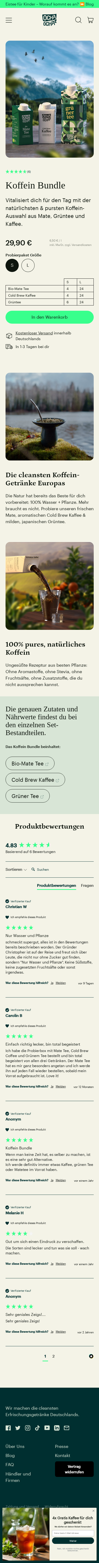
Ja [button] (52, 982)
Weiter (73, 1540)
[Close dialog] (93, 1511)
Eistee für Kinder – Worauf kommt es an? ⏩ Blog (50, 4)
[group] (50, 845)
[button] (50, 171)
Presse (61, 1446)
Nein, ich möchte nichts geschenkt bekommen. (73, 1549)
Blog (10, 1455)
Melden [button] (61, 982)
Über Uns (15, 1446)
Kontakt (62, 1455)
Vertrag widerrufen (74, 1469)
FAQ (10, 1464)
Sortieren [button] (14, 869)
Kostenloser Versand (34, 333)
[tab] (56, 886)
